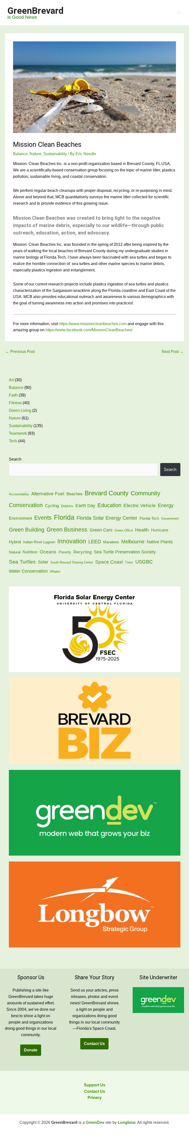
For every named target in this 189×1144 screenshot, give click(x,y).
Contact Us (94, 1044)
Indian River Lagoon (39, 542)
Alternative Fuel (47, 493)
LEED (94, 541)
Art (11, 380)
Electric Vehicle (140, 505)
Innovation (71, 541)
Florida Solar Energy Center (107, 518)
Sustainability (55, 154)
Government (170, 518)
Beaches (74, 494)
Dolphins (67, 506)
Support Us (94, 1085)
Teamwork (18, 433)
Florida (64, 517)
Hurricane (159, 530)
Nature (35, 154)
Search (15, 459)
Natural (14, 552)
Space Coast (109, 561)
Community (145, 493)
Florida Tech (149, 518)
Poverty (65, 552)
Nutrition (30, 552)
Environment (20, 518)
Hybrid (15, 542)
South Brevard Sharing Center (71, 562)
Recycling (82, 552)
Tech (13, 441)
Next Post (173, 351)
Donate (30, 1050)
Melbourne (132, 541)
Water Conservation (28, 571)
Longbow (126, 1122)
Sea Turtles (22, 561)
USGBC (144, 561)
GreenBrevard (35, 10)
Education (109, 505)
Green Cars (101, 529)
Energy (165, 505)
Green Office (124, 530)
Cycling (52, 505)
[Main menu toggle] (178, 12)
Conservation (26, 505)
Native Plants (160, 541)
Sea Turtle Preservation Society (125, 551)
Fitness (15, 403)
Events (43, 517)
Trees (129, 562)
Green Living (20, 410)
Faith (13, 395)
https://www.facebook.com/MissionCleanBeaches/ (89, 330)
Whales (55, 571)
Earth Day (85, 505)
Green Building (26, 530)
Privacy (95, 1097)
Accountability (19, 494)
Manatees (111, 542)
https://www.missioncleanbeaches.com (92, 324)
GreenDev (95, 1122)
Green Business (67, 530)
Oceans (48, 551)
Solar (43, 561)
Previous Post (20, 351)
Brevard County (106, 493)
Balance (20, 154)
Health (142, 529)
